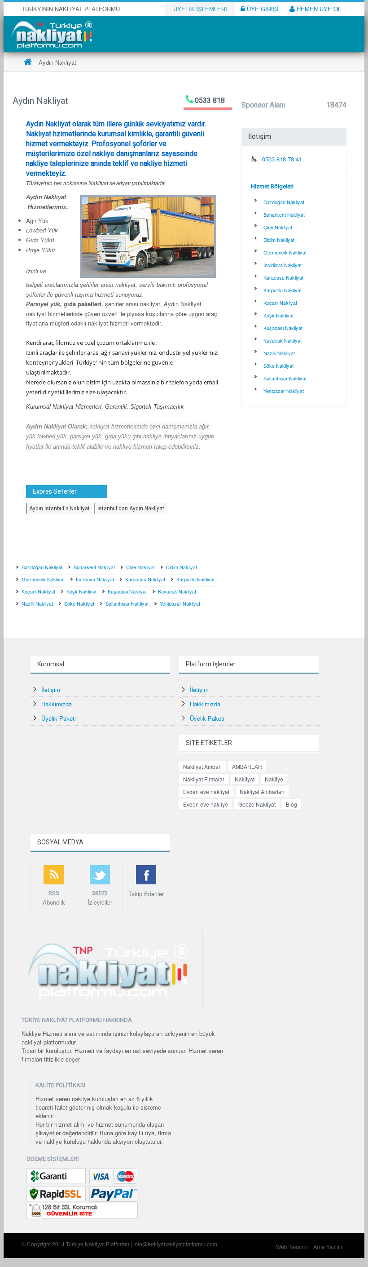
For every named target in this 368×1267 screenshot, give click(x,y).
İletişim (50, 689)
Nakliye (274, 779)
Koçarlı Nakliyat (38, 591)
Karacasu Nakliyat (145, 579)
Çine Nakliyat (140, 567)
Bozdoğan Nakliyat (42, 567)
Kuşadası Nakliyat (127, 591)
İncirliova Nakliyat (95, 579)
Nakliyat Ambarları (262, 791)
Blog (291, 804)
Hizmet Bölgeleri (272, 186)
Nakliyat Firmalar (203, 779)
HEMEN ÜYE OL (318, 8)
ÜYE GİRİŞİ (262, 8)
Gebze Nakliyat (257, 804)
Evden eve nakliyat (206, 791)
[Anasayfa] (28, 62)
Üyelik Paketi (58, 718)
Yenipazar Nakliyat (180, 603)
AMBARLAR (247, 766)
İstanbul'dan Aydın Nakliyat (130, 508)
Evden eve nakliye (205, 804)
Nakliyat (244, 779)
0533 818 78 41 (282, 159)
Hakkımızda (56, 704)
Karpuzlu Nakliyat (195, 579)
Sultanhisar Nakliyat (127, 603)
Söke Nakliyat (79, 603)
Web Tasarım (292, 1246)
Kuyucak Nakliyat (177, 591)
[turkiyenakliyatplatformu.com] (50, 33)
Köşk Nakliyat (81, 591)
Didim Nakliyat (181, 567)
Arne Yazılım (328, 1246)
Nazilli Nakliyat (37, 603)
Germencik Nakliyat (43, 579)
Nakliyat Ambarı (202, 766)
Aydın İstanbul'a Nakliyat (59, 508)
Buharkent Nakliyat (94, 567)
